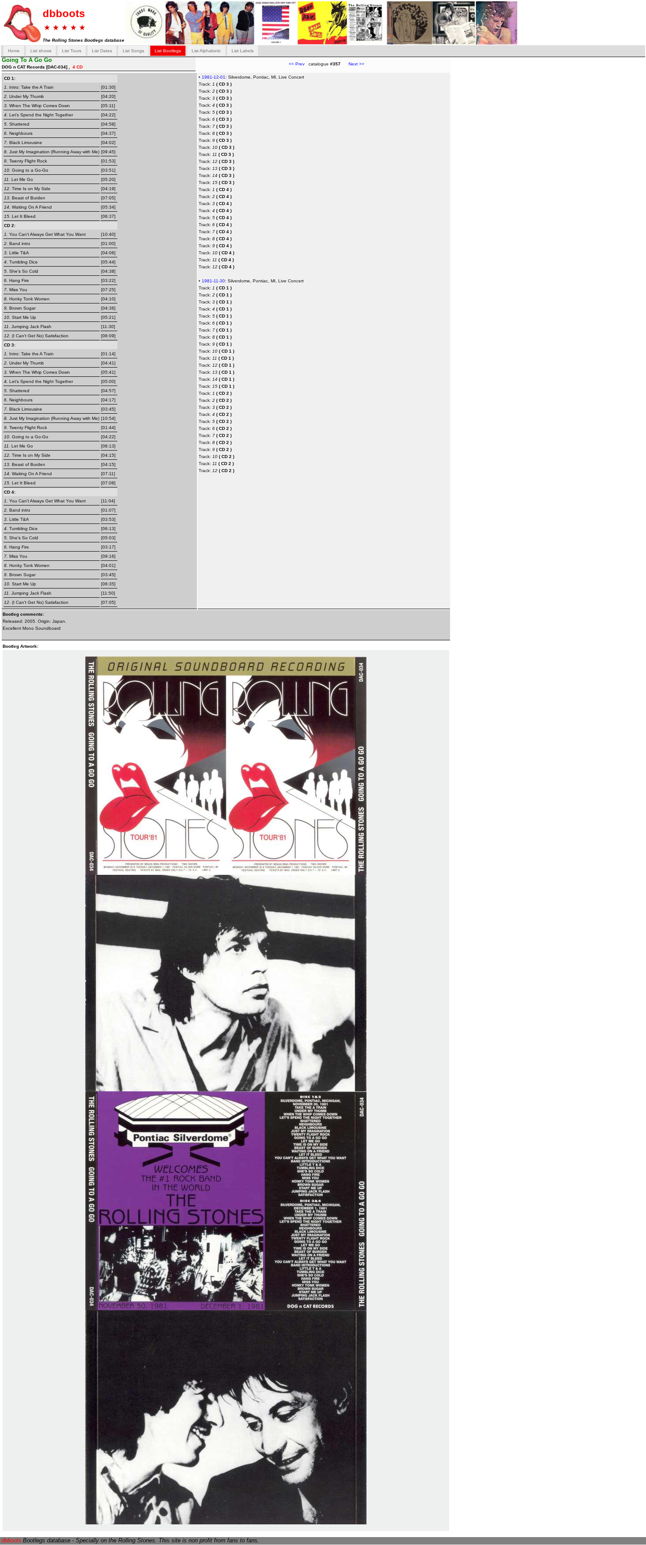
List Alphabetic (206, 50)
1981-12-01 (213, 77)
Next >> (352, 63)
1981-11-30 (213, 280)
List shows (40, 50)
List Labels (243, 50)
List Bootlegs (168, 50)
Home (14, 50)
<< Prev (296, 63)
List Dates (102, 50)
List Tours (71, 50)
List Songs (133, 50)
